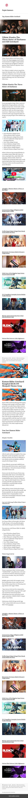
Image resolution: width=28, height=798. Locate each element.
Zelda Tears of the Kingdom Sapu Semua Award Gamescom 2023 (13, 273)
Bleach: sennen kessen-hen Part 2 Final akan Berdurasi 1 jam (12, 316)
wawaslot (4, 157)
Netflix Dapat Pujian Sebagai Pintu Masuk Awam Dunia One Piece (13, 231)
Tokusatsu (20, 787)
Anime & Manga (21, 358)
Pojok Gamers (7, 10)
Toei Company (12, 60)
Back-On (15, 786)
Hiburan (3, 359)
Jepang (7, 787)
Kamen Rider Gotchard (13, 787)
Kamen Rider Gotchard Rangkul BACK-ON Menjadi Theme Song (13, 383)
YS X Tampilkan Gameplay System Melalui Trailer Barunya (13, 295)
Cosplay (21, 786)
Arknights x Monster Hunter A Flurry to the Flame (13, 189)
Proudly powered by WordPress (8, 792)
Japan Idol (16, 359)
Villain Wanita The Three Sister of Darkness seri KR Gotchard (14, 39)
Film (24, 786)
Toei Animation (12, 360)
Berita (9, 359)
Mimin (14, 358)
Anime (11, 786)
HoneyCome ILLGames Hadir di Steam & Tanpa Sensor (13, 252)
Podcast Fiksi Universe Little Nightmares (13, 338)
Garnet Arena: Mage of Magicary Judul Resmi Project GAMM (12, 210)
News (7, 360)
